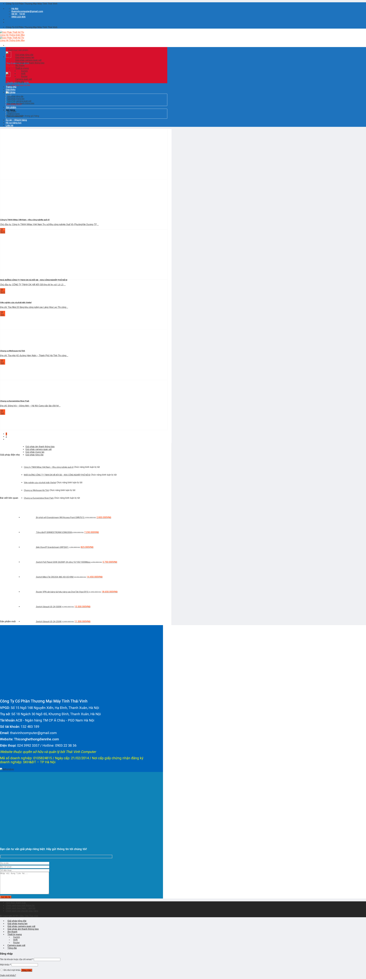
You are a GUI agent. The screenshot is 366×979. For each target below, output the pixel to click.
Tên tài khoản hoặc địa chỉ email (16, 959)
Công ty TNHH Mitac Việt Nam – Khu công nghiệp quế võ (48, 467)
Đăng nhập (26, 970)
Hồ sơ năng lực (13, 122)
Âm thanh (11, 111)
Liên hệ (9, 125)
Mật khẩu (5, 964)
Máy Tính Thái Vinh (29, 916)
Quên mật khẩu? (8, 975)
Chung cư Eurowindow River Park (39, 498)
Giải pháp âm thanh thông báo (20, 103)
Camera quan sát (15, 116)
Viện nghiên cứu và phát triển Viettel (40, 482)
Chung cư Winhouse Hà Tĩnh (36, 490)
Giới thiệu (10, 89)
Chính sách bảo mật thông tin (20, 905)
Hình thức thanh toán (16, 902)
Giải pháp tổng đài (15, 96)
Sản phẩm (11, 107)
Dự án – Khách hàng (16, 120)
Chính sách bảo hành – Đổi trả (20, 908)
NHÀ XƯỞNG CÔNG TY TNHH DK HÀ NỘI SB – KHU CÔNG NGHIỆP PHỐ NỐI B (57, 475)
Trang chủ (11, 87)
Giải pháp (10, 92)
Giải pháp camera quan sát (19, 101)
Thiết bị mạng (13, 114)
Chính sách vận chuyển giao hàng (22, 911)
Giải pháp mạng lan (15, 99)
